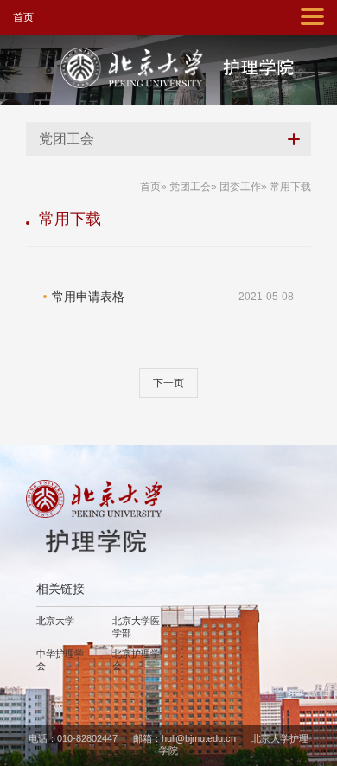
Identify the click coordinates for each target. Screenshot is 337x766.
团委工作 (240, 187)
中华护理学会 (60, 659)
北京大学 (55, 621)
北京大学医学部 (136, 627)
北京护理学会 (136, 659)
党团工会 (190, 187)
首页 (23, 17)
